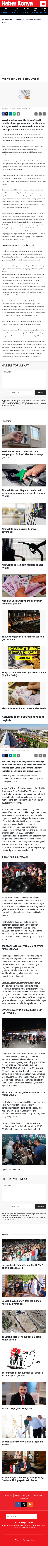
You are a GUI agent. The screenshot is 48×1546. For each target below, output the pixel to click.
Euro (35, 8)
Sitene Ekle (24, 1498)
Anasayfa (8, 20)
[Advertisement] (24, 51)
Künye (17, 1495)
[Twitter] (6, 113)
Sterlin (43, 8)
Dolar (26, 8)
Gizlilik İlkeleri (37, 1495)
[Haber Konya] (17, 3)
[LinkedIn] (10, 113)
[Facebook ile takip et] (18, 1504)
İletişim (26, 1495)
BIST (16, 8)
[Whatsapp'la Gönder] (14, 113)
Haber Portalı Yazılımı (26, 1540)
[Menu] (43, 4)
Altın (5, 8)
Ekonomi (18, 20)
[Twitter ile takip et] (24, 1504)
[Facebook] (3, 113)
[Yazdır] (18, 113)
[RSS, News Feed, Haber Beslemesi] (30, 1504)
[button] (36, 113)
